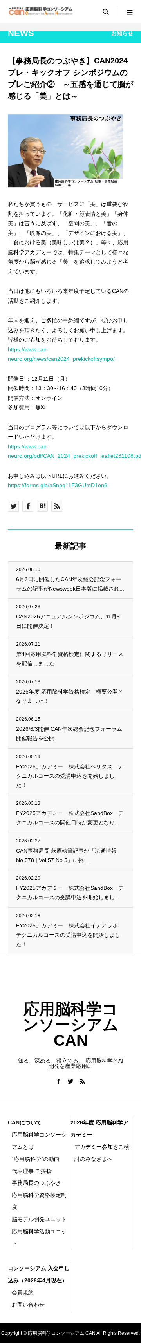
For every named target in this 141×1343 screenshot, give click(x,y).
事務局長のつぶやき (36, 1183)
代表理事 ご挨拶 (32, 1171)
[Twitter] (70, 1081)
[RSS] (82, 1081)
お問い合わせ (28, 1304)
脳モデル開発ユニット (39, 1219)
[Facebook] (58, 1081)
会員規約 (23, 1292)
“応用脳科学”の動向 (36, 1159)
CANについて (25, 1122)
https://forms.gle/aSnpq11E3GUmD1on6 (57, 485)
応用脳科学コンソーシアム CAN (71, 1024)
